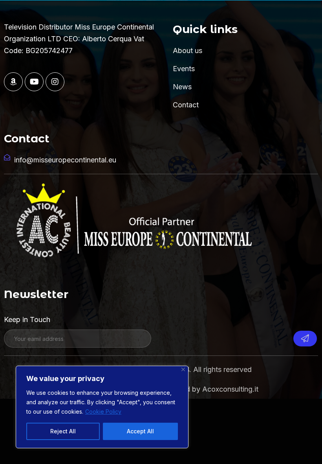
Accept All (140, 431)
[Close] (183, 369)
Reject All (63, 431)
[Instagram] (55, 81)
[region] (102, 407)
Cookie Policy (103, 411)
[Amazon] (13, 81)
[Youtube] (34, 81)
